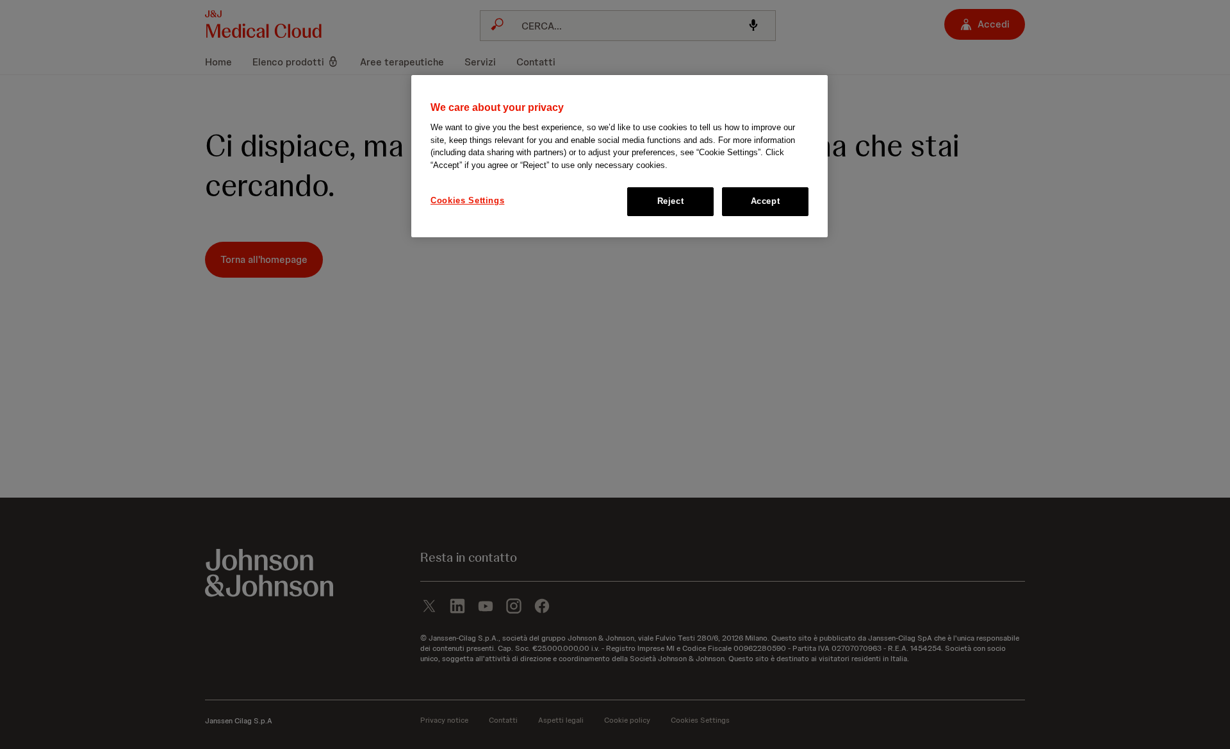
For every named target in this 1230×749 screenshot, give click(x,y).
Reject (670, 201)
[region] (619, 156)
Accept (765, 201)
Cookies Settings (467, 200)
